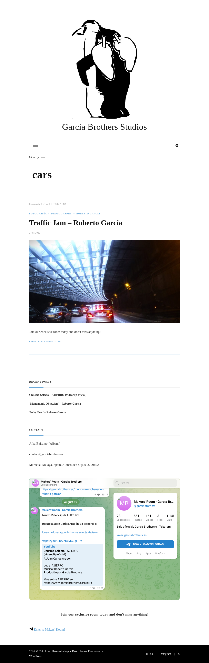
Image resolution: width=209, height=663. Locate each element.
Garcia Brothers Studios (104, 127)
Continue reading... (43, 341)
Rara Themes (79, 651)
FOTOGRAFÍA (38, 214)
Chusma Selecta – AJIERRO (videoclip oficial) (58, 394)
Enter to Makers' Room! (49, 629)
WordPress (35, 656)
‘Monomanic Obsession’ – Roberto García (55, 403)
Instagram (165, 653)
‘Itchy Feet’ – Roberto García (47, 412)
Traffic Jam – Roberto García (75, 223)
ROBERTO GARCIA (88, 214)
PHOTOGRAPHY (61, 214)
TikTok (148, 653)
